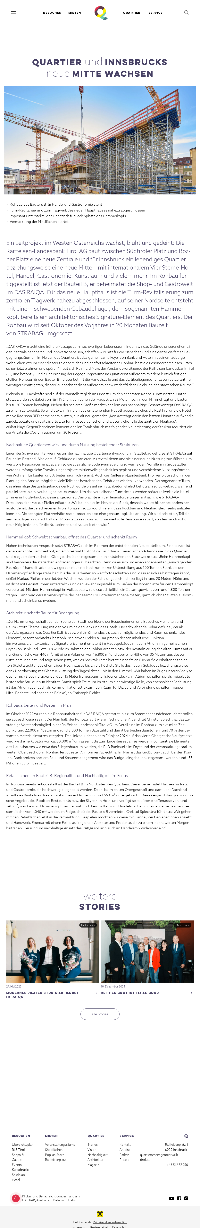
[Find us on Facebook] (179, 1198)
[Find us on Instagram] (186, 1198)
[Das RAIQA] (100, 12)
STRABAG (30, 333)
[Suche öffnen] (186, 12)
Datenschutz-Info (65, 1200)
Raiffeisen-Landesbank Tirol (110, 1222)
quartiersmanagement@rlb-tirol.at (159, 1157)
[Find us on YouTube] (171, 1198)
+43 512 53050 (177, 1165)
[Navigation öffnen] (13, 12)
